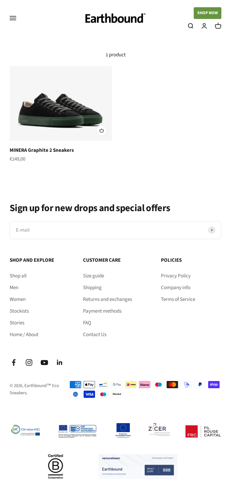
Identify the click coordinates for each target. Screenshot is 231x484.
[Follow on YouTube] (44, 362)
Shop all (18, 275)
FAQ (87, 322)
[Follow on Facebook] (14, 362)
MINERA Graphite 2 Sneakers (42, 150)
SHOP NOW (207, 13)
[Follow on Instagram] (29, 362)
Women (18, 299)
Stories (17, 322)
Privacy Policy (176, 275)
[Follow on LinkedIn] (60, 362)
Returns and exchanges (107, 299)
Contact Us (94, 334)
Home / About (24, 334)
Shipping (92, 287)
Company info (175, 287)
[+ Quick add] (101, 130)
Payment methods (102, 311)
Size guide (93, 275)
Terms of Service (178, 299)
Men (14, 287)
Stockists (19, 311)
